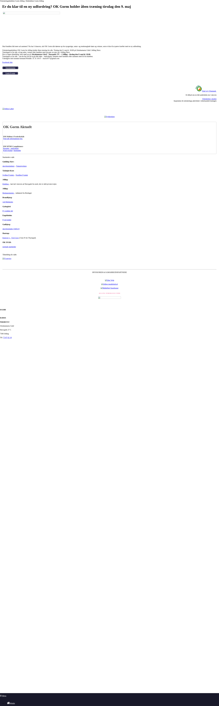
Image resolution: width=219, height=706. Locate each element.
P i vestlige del (8, 211)
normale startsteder (9, 247)
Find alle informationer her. (13, 139)
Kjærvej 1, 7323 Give (11, 238)
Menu (4, 696)
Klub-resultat (8, 150)
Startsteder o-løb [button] (8, 157)
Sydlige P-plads (8, 175)
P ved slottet (7, 220)
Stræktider (17, 150)
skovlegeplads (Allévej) (11, 229)
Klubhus (6, 184)
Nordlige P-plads (22, 175)
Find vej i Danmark (209, 91)
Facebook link (7, 62)
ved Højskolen (8, 202)
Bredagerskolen (8, 193)
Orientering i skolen (209, 99)
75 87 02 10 (7, 338)
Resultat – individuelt (10, 148)
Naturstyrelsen (21, 166)
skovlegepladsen (8, 166)
